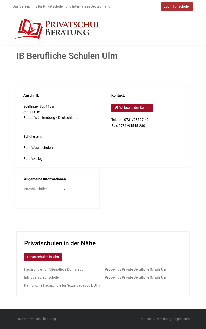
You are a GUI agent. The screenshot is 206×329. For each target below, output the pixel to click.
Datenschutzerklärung (155, 319)
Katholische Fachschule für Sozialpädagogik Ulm (62, 285)
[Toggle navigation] (187, 24)
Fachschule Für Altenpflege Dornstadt (53, 269)
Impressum (181, 319)
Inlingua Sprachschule (41, 277)
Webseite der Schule (134, 108)
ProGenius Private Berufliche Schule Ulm (136, 269)
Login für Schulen (177, 6)
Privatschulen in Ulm (43, 257)
